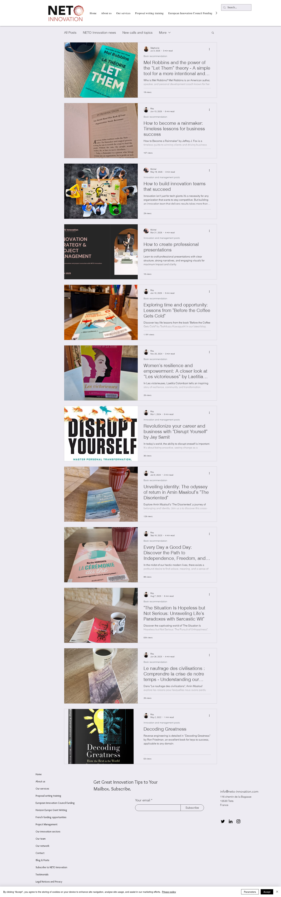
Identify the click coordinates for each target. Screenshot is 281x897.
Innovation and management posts (162, 177)
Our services (42, 788)
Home (39, 774)
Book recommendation (155, 56)
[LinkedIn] (230, 821)
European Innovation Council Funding (55, 802)
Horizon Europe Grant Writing (51, 810)
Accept (266, 891)
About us (40, 781)
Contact (40, 853)
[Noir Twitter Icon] (222, 821)
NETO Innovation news (99, 32)
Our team (41, 838)
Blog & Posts (42, 860)
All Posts (70, 32)
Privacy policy (169, 891)
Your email (142, 800)
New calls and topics (137, 32)
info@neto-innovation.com (239, 791)
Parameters (250, 891)
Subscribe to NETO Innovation (51, 867)
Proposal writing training (48, 795)
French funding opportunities (51, 817)
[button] (212, 33)
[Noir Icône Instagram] (238, 821)
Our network (42, 845)
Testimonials (42, 874)
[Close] (277, 891)
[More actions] (210, 49)
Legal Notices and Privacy (49, 881)
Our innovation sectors (48, 831)
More (163, 32)
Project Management (46, 824)
